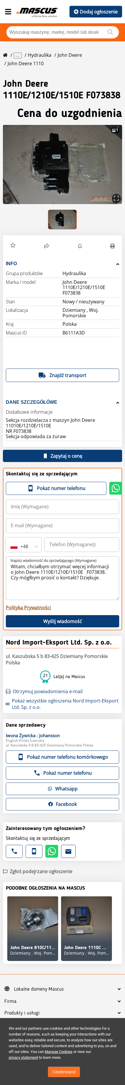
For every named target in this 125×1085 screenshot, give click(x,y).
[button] (62, 164)
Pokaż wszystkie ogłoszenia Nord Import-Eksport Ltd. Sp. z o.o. (65, 704)
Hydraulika (39, 55)
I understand (64, 1072)
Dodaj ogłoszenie (99, 11)
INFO (11, 263)
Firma (10, 1001)
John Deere (70, 55)
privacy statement (23, 1057)
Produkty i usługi (22, 1013)
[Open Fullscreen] (116, 198)
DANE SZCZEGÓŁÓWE (31, 402)
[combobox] (11, 546)
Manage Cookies (58, 1051)
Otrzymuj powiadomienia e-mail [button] (48, 691)
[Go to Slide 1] (62, 219)
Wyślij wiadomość (62, 621)
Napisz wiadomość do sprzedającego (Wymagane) (53, 560)
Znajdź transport (67, 375)
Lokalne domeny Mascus (39, 989)
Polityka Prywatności (28, 607)
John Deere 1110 (26, 63)
